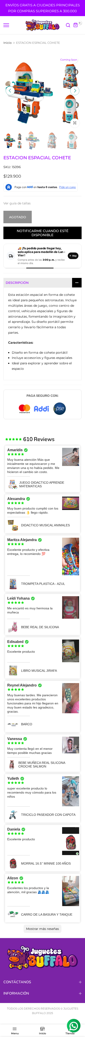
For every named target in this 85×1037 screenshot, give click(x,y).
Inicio (7, 42)
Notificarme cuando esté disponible (42, 233)
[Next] (74, 90)
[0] (75, 25)
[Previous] (10, 90)
